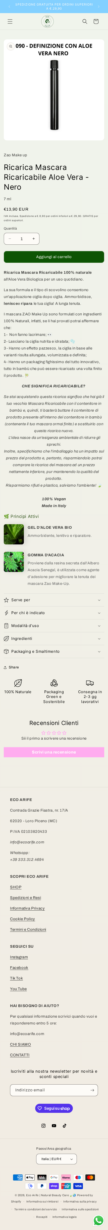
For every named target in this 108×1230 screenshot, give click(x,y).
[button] (10, 21)
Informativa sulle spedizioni (80, 1209)
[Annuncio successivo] (98, 6)
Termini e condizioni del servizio (35, 1209)
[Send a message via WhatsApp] (98, 1220)
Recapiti (41, 1216)
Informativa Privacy (27, 908)
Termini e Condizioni (28, 929)
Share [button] (14, 667)
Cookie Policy (22, 919)
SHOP (15, 887)
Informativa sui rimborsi (42, 1201)
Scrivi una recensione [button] (54, 752)
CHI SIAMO (20, 1044)
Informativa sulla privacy (80, 1201)
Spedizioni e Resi (25, 898)
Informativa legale (64, 1216)
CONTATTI (20, 1055)
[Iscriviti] (92, 1090)
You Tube (18, 989)
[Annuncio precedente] (9, 6)
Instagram (19, 957)
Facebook (19, 968)
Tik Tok (16, 978)
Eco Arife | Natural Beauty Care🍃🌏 (51, 1195)
